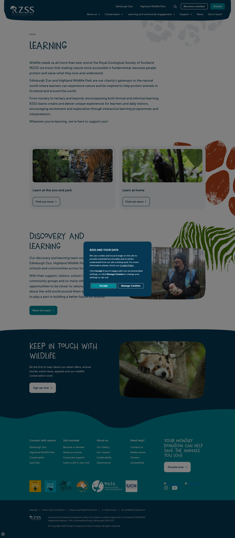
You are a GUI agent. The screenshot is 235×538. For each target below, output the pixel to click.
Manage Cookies (130, 285)
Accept (103, 285)
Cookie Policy (127, 265)
